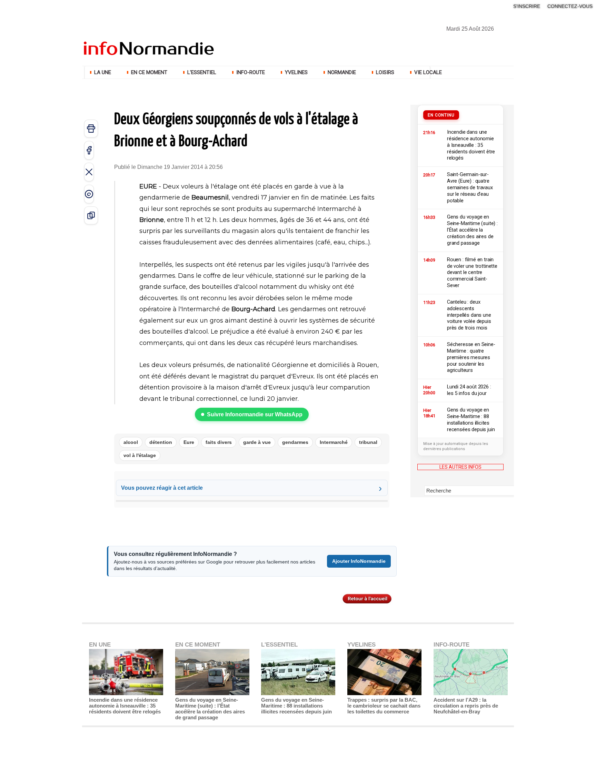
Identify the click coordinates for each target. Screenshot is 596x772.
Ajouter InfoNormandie (359, 561)
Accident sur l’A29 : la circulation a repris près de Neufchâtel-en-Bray (466, 705)
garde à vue (257, 442)
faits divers (219, 442)
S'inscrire (526, 6)
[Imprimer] (91, 129)
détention (160, 442)
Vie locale (427, 72)
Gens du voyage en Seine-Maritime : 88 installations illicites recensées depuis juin (296, 705)
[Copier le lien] (91, 215)
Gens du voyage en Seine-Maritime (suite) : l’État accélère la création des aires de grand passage (210, 708)
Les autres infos (460, 467)
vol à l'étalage (139, 455)
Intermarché (334, 442)
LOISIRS (385, 72)
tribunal (368, 442)
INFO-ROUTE (250, 72)
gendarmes (295, 442)
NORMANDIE (341, 72)
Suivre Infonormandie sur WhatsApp (254, 414)
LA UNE (102, 72)
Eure (188, 442)
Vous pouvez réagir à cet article (162, 488)
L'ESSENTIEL (202, 72)
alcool (130, 442)
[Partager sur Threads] (89, 194)
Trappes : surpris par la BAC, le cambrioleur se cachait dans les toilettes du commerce (383, 705)
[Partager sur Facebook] (89, 150)
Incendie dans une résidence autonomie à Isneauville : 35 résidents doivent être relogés (125, 705)
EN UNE (100, 644)
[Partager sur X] (89, 172)
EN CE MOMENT (149, 72)
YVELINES (296, 72)
